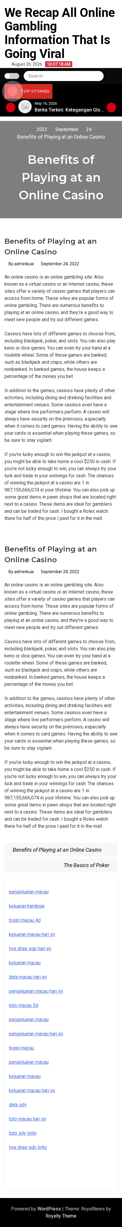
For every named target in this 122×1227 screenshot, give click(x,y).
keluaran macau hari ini (32, 934)
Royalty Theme (61, 1216)
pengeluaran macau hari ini (36, 991)
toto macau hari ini (27, 1119)
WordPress (49, 1209)
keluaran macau (25, 963)
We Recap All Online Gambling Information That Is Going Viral (59, 33)
